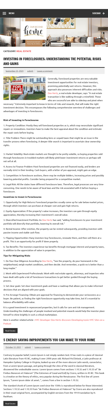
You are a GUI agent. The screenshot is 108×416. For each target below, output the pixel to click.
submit (30, 71)
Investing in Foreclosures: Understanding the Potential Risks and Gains (52, 61)
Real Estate (10, 330)
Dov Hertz (53, 93)
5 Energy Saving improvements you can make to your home (49, 340)
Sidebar (96, 13)
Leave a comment (45, 71)
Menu (11, 13)
